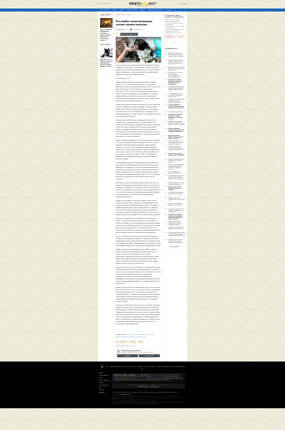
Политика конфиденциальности (165, 366)
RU (175, 10)
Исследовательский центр (155, 10)
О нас (107, 366)
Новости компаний (132, 10)
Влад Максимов (137, 29)
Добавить (127, 355)
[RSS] (183, 3)
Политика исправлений (150, 366)
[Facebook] (181, 3)
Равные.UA (142, 10)
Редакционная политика (116, 366)
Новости (114, 10)
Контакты (134, 366)
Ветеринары (123, 341)
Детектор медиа (158, 376)
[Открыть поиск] (185, 3)
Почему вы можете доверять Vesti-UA (125, 345)
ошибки (140, 341)
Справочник (168, 10)
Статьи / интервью (104, 10)
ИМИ (153, 376)
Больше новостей (174, 246)
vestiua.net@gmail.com (155, 386)
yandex (128, 78)
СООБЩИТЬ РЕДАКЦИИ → (143, 386)
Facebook (123, 394)
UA (179, 10)
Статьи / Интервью (103, 375)
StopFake (138, 378)
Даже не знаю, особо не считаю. (173, 32)
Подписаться (149, 355)
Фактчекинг (140, 366)
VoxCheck (143, 378)
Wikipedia (128, 394)
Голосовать (169, 36)
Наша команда (126, 366)
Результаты (180, 36)
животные (133, 341)
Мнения (122, 10)
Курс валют (101, 390)
